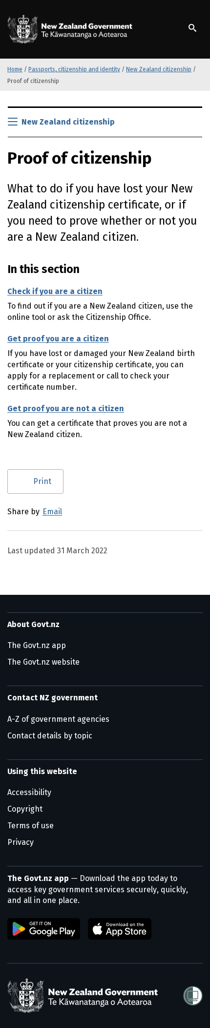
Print (42, 481)
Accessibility (29, 792)
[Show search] (192, 28)
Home (14, 69)
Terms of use (30, 825)
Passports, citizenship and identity (74, 69)
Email (52, 511)
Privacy (20, 842)
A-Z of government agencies (58, 719)
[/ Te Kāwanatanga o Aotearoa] (71, 29)
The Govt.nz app (36, 645)
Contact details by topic (49, 735)
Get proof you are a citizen (58, 338)
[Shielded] (193, 996)
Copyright (24, 809)
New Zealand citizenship (158, 69)
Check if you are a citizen (55, 291)
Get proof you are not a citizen (65, 408)
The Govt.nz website (43, 662)
